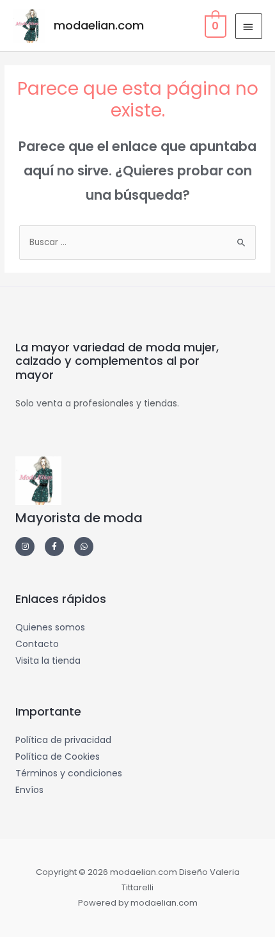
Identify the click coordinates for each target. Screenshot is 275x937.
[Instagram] (25, 546)
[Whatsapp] (83, 546)
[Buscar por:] (137, 242)
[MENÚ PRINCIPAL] (248, 26)
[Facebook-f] (54, 546)
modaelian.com (99, 25)
